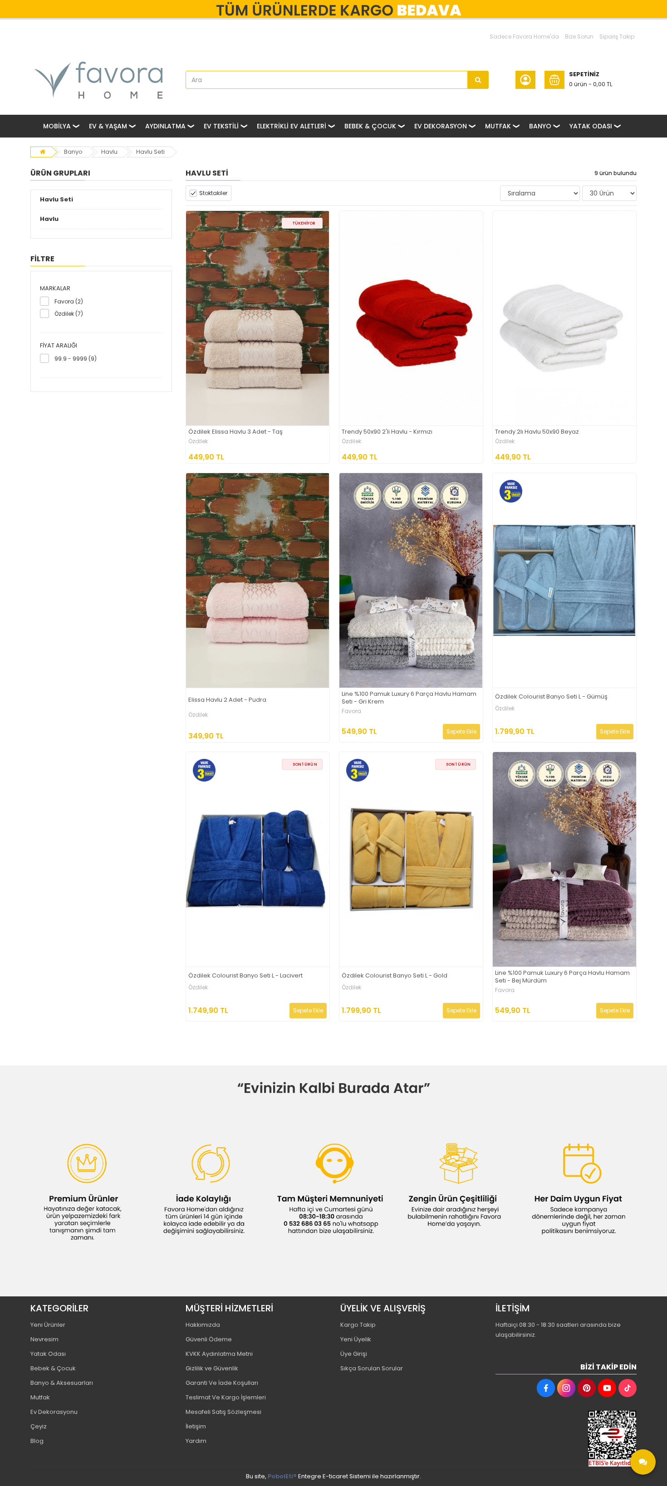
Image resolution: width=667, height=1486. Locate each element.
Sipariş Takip (616, 36)
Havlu (109, 151)
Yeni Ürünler (47, 1324)
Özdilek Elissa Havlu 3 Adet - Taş (235, 432)
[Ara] (478, 80)
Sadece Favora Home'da (524, 36)
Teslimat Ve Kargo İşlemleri (226, 1397)
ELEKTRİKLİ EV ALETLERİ (291, 126)
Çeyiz (38, 1426)
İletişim (196, 1426)
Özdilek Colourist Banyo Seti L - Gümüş (551, 697)
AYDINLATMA (165, 126)
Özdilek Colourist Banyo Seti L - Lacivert (245, 976)
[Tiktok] (627, 1388)
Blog (37, 1441)
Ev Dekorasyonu (54, 1412)
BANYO (540, 126)
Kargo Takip (358, 1324)
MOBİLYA (57, 126)
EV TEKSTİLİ (221, 126)
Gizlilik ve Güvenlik (212, 1368)
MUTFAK (498, 126)
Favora (351, 711)
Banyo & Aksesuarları (61, 1382)
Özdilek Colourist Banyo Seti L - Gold (394, 976)
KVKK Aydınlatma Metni (219, 1353)
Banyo (73, 151)
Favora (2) (68, 301)
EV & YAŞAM (108, 126)
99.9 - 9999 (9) (75, 358)
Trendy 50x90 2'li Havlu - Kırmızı (387, 432)
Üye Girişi (353, 1353)
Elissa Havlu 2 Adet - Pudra (227, 700)
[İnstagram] (566, 1388)
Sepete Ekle (461, 731)
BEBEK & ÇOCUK (370, 126)
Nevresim (44, 1339)
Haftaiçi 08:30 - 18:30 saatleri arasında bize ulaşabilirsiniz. (558, 1329)
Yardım (196, 1441)
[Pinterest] (587, 1388)
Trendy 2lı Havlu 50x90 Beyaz (537, 432)
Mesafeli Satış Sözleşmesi (223, 1412)
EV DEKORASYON (440, 126)
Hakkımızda (203, 1324)
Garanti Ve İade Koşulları (222, 1382)
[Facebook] (546, 1388)
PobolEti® (282, 1476)
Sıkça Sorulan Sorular (371, 1368)
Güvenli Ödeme (209, 1339)
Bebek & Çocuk (53, 1368)
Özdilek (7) (68, 314)
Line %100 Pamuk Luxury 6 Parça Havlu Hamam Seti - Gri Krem (409, 698)
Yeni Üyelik (355, 1339)
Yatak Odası (48, 1353)
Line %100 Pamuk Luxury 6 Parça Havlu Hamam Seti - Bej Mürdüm (562, 977)
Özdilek (198, 441)
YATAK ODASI (590, 126)
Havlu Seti (150, 151)
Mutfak (40, 1397)
